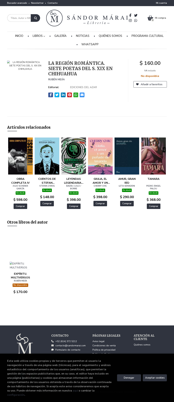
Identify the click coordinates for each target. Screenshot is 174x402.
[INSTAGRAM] (130, 20)
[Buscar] (35, 18)
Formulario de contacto (67, 349)
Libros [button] (38, 36)
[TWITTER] (136, 15)
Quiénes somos (142, 344)
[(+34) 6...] (136, 20)
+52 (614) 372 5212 (66, 341)
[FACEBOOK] (130, 15)
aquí (75, 390)
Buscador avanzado (17, 3)
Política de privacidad (103, 349)
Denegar (129, 377)
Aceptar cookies (155, 377)
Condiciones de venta (104, 345)
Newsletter (37, 3)
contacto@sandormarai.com (70, 345)
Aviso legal (98, 341)
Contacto (53, 3)
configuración (15, 395)
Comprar (20, 206)
